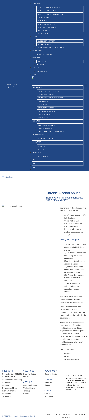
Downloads (37, 50)
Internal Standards (47, 27)
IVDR (34, 74)
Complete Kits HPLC (47, 11)
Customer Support (46, 41)
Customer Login (44, 54)
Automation (42, 34)
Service (35, 37)
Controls (42, 21)
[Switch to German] (57, 78)
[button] (55, 82)
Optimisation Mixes (46, 24)
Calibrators (43, 17)
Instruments (44, 31)
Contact (36, 67)
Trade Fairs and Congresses (50, 47)
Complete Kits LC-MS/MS (49, 7)
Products (36, 3)
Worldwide (42, 71)
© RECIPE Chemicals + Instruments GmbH (18, 416)
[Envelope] (67, 396)
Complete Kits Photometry (50, 14)
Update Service (45, 44)
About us (42, 61)
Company (36, 57)
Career (40, 64)
